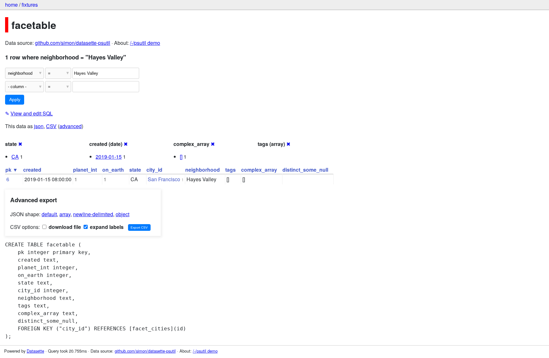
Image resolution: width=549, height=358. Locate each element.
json (39, 126)
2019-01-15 (109, 156)
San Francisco (164, 179)
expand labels (106, 227)
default (49, 214)
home (11, 4)
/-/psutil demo (145, 42)
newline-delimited (93, 214)
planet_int (85, 169)
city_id (154, 169)
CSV (51, 126)
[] (181, 156)
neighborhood (202, 169)
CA (15, 156)
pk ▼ (11, 169)
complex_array (259, 169)
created (32, 169)
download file (64, 227)
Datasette (35, 351)
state (135, 169)
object (122, 214)
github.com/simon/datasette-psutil (72, 42)
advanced (70, 126)
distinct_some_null (305, 169)
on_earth (113, 169)
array (65, 214)
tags (230, 169)
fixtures (30, 4)
